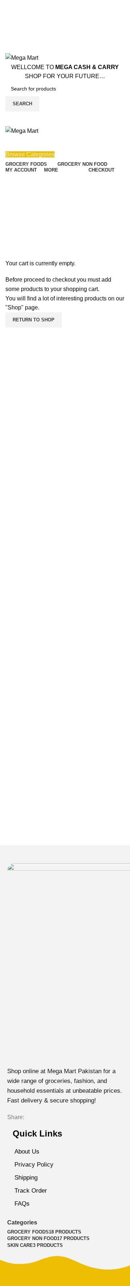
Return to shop (34, 319)
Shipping (26, 1177)
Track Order (30, 1190)
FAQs (22, 1203)
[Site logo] (21, 57)
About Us (26, 1151)
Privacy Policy (33, 1164)
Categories (22, 1223)
